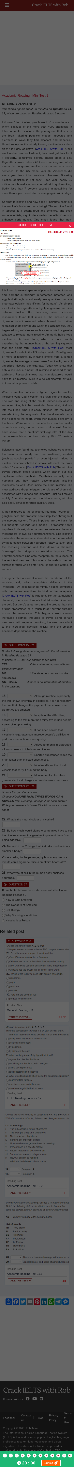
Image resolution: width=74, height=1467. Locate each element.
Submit (49, 1462)
